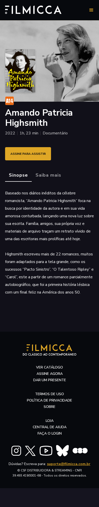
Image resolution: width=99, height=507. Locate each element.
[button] (91, 10)
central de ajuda (50, 427)
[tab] (18, 175)
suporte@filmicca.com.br (68, 464)
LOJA (50, 420)
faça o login (50, 433)
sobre (49, 406)
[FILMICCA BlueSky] (62, 450)
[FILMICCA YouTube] (46, 451)
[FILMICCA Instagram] (16, 451)
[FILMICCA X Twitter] (30, 451)
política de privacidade (49, 400)
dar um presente (49, 380)
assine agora (50, 373)
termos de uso (49, 394)
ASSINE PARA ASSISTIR (28, 154)
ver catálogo (49, 367)
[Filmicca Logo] (33, 9)
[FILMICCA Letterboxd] (80, 451)
